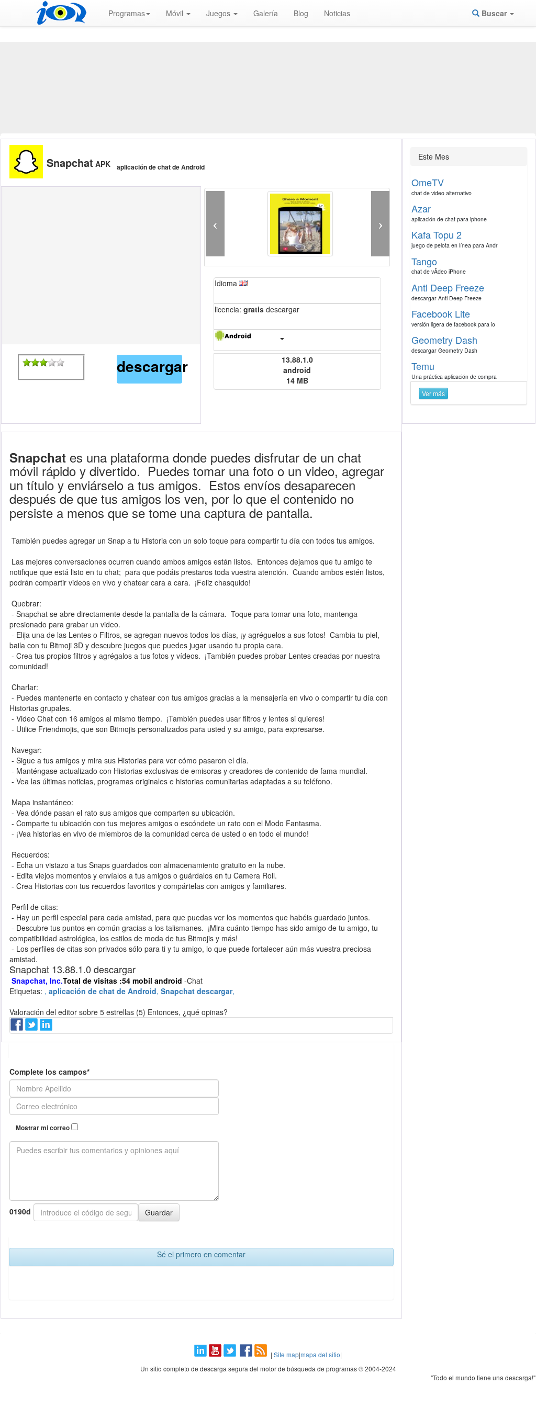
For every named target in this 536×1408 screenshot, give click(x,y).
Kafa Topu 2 (436, 234)
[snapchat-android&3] (43, 362)
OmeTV (427, 182)
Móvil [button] (175, 13)
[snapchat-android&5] (60, 362)
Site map (286, 1354)
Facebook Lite (440, 313)
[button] (215, 223)
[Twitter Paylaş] (32, 1027)
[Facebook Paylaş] (17, 1027)
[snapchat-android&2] (35, 362)
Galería (265, 13)
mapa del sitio (320, 1354)
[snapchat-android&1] (27, 362)
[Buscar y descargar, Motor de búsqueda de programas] (61, 13)
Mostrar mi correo (43, 1127)
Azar (421, 208)
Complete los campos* (49, 1071)
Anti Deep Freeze (447, 287)
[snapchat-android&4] (52, 362)
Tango (424, 261)
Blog (301, 13)
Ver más (433, 393)
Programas (126, 13)
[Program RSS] (261, 1354)
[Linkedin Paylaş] (47, 1027)
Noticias (337, 13)
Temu (422, 366)
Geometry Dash (444, 339)
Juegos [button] (219, 13)
